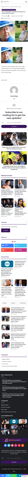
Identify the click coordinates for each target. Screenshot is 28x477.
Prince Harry (5, 363)
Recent (13, 303)
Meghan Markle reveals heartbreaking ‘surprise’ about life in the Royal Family (21, 211)
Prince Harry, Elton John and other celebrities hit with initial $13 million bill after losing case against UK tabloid (20, 291)
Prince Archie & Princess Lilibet (13, 6)
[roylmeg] (6, 1)
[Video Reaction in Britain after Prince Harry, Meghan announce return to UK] (14, 426)
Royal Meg (6, 16)
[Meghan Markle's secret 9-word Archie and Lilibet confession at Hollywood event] (7, 184)
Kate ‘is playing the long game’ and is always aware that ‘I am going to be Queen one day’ (18, 345)
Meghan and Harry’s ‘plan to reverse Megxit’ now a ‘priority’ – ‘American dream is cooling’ (7, 211)
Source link (4, 80)
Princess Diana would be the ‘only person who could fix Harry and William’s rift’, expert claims (18, 319)
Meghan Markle (5, 359)
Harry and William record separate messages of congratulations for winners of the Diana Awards (18, 310)
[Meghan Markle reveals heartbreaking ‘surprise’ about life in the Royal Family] (21, 203)
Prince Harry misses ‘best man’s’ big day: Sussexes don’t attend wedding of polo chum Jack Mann (18, 328)
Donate (6, 230)
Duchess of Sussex (6, 361)
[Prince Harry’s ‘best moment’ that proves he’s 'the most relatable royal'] (21, 184)
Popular (4, 303)
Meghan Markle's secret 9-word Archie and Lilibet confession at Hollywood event (7, 192)
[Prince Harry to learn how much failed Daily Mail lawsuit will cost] (14, 432)
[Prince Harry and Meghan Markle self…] (5, 432)
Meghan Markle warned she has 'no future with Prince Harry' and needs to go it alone (18, 336)
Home (4, 6)
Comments (23, 303)
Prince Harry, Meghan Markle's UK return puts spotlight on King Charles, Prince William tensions (7, 272)
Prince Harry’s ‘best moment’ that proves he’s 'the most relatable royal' (20, 192)
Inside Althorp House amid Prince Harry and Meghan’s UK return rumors (20, 264)
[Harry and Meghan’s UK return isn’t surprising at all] (23, 426)
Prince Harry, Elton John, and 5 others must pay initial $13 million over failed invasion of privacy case (6, 291)
